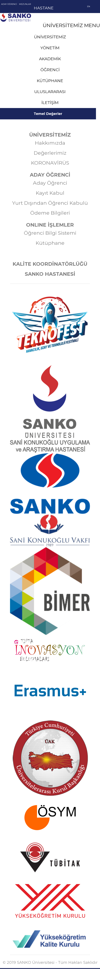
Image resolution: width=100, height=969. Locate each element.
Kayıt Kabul (50, 193)
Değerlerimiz (50, 153)
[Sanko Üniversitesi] (31, 14)
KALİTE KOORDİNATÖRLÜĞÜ (50, 264)
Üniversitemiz (31, 25)
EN (88, 6)
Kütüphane (50, 243)
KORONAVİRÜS (50, 163)
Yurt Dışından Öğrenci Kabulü (50, 203)
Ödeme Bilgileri (50, 213)
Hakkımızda (50, 143)
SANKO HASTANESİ (50, 274)
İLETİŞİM (50, 102)
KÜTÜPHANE (50, 80)
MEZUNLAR (25, 4)
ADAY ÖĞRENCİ (9, 4)
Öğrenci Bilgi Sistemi (50, 233)
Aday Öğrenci (50, 183)
